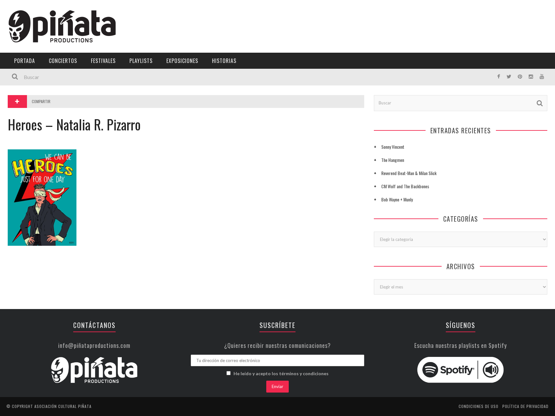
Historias (20, 108)
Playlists (20, 82)
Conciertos (63, 61)
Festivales (21, 69)
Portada (19, 42)
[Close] (9, 9)
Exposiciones (24, 95)
